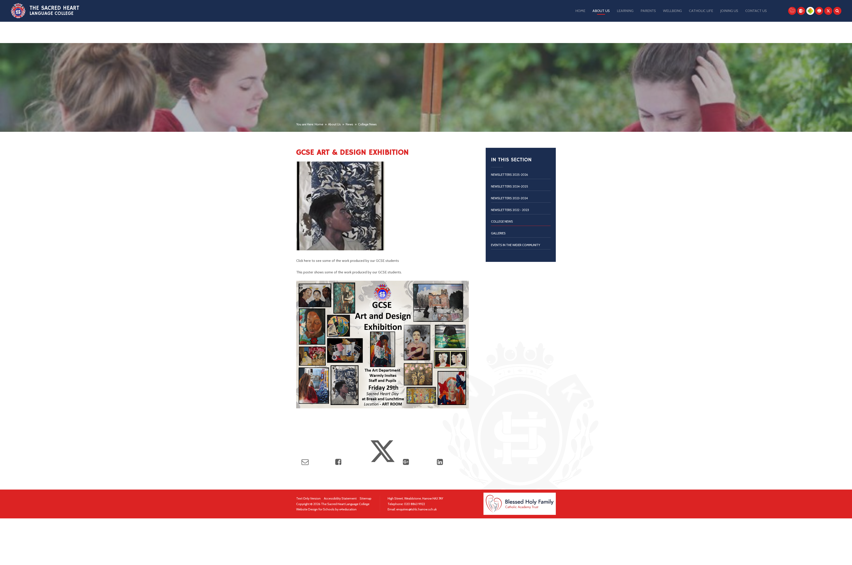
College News (367, 124)
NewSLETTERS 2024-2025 (509, 186)
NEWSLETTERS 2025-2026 (509, 175)
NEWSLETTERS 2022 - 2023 (510, 210)
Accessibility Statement (340, 498)
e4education (348, 509)
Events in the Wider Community (515, 245)
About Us (334, 124)
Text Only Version (308, 498)
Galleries (498, 233)
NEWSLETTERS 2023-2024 (509, 198)
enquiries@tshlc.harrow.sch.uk (416, 509)
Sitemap (365, 498)
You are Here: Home (309, 124)
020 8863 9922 (415, 504)
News (349, 124)
